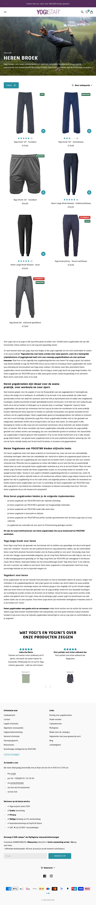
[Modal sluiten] (79, 437)
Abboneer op (67, 457)
